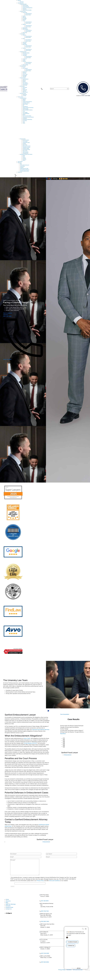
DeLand (24, 80)
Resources (20, 162)
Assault (24, 100)
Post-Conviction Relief (27, 115)
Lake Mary (25, 55)
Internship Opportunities (24, 170)
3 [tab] (63, 742)
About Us (8, 901)
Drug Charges (25, 103)
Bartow (24, 88)
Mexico (24, 160)
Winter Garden (25, 29)
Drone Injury (25, 144)
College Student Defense (27, 101)
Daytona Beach (25, 79)
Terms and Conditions (54, 880)
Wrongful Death (25, 153)
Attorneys (22, 1)
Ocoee (24, 20)
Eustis (24, 38)
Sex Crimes (25, 120)
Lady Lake (25, 42)
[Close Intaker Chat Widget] (86, 929)
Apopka (24, 16)
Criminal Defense (26, 6)
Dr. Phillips (24, 18)
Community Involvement (24, 165)
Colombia (24, 159)
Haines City (25, 89)
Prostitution (25, 118)
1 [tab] (63, 738)
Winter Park (25, 32)
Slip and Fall (25, 150)
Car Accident (25, 141)
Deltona (24, 81)
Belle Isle (24, 17)
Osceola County (23, 93)
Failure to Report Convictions (28, 107)
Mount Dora (25, 44)
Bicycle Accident (26, 140)
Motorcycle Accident (26, 145)
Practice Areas (20, 96)
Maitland (24, 19)
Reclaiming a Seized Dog (27, 119)
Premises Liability (26, 148)
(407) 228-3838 (7, 315)
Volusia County (23, 77)
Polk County (22, 86)
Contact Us (20, 172)
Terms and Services (77, 969)
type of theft (27, 738)
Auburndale (25, 87)
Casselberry (25, 54)
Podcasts (21, 167)
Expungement (25, 106)
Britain (24, 155)
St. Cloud (24, 95)
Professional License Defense (28, 117)
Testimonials (22, 166)
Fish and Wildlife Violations (27, 109)
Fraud (24, 111)
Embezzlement (67, 754)
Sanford (24, 61)
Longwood (25, 58)
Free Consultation (7, 313)
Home (7, 899)
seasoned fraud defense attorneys (40, 729)
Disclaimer (69, 969)
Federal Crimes (25, 108)
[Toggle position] (83, 929)
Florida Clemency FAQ (24, 168)
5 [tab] (63, 746)
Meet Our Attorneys (11, 904)
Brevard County (23, 65)
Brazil (24, 156)
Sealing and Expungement (27, 7)
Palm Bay (24, 73)
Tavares (24, 48)
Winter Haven (25, 92)
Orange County (23, 11)
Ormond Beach (25, 83)
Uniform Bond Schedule (27, 10)
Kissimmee (25, 94)
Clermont (24, 35)
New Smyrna (25, 82)
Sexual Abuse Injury (26, 149)
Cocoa (24, 67)
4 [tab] (63, 744)
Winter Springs (25, 64)
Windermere (25, 27)
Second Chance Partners (24, 169)
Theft (24, 121)
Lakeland (24, 90)
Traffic (24, 123)
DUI (23, 105)
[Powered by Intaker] (79, 968)
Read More (63, 733)
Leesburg (24, 43)
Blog (21, 163)
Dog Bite (24, 143)
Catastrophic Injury (26, 142)
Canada (24, 157)
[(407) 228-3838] (24, 175)
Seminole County (23, 51)
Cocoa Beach (25, 68)
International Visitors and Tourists (26, 154)
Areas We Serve (20, 2)
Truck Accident (25, 151)
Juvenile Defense (26, 113)
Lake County (22, 33)
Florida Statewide (23, 4)
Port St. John (25, 74)
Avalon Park (25, 12)
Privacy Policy (40, 880)
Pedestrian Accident (26, 147)
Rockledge (25, 75)
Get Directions (44, 898)
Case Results (20, 161)
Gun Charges (25, 112)
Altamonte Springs (26, 52)
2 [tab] (63, 740)
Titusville (24, 76)
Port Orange (25, 84)
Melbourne (25, 71)
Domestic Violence (26, 102)
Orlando (24, 24)
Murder (24, 114)
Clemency (24, 8)
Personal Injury (25, 5)
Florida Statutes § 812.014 (30, 743)
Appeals (24, 99)
